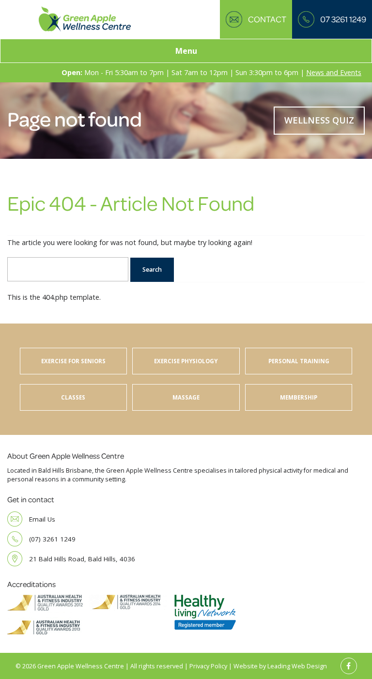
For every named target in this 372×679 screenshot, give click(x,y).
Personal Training (298, 361)
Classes (73, 397)
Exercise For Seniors (73, 361)
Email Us (42, 519)
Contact (267, 19)
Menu (186, 51)
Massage (186, 397)
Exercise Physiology (185, 361)
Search (152, 269)
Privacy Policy (208, 666)
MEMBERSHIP (298, 397)
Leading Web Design (297, 666)
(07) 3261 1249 (52, 539)
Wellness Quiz (319, 120)
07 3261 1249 (343, 19)
